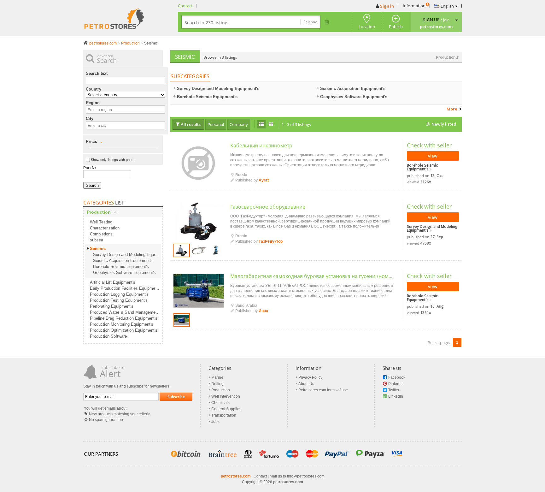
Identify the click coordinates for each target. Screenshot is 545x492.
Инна (263, 311)
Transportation (223, 415)
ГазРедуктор (271, 241)
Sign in (387, 6)
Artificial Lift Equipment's (112, 282)
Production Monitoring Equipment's (121, 324)
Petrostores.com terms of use (323, 390)
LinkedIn (395, 396)
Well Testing (101, 222)
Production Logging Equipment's (119, 294)
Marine (217, 377)
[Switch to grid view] (271, 124)
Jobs (215, 421)
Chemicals (220, 402)
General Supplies (226, 409)
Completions (101, 234)
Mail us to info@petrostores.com (297, 476)
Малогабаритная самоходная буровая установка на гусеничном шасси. (311, 276)
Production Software (108, 336)
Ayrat (264, 180)
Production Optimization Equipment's (123, 330)
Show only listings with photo (112, 160)
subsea (96, 240)
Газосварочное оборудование (267, 207)
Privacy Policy (310, 377)
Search (92, 185)
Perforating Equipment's (111, 306)
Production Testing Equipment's (119, 300)
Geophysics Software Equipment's (353, 96)
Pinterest (395, 384)
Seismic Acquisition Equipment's (352, 88)
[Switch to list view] (261, 124)
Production (446, 57)
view (432, 156)
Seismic (98, 248)
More (452, 109)
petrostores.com (236, 476)
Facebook (396, 377)
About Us (306, 384)
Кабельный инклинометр (261, 145)
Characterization (105, 228)
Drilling (217, 384)
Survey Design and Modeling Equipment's (218, 88)
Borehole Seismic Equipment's (207, 96)
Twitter (393, 390)
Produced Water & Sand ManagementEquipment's (125, 312)
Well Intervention (225, 396)
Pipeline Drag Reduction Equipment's (123, 318)
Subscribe (176, 397)
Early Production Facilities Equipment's (125, 288)
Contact (185, 6)
